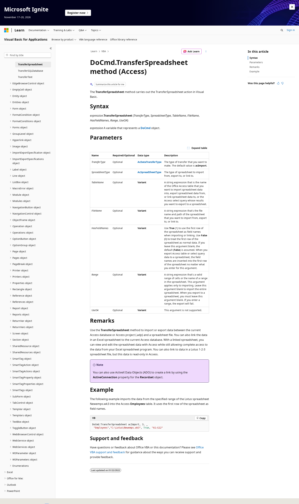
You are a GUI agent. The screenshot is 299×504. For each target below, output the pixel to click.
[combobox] (27, 55)
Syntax (254, 57)
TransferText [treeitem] (25, 77)
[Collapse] (51, 48)
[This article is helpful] (278, 83)
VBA (103, 51)
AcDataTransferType (149, 162)
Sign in (291, 30)
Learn (94, 51)
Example (254, 71)
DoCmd (146, 128)
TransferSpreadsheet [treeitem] (30, 64)
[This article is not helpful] (282, 83)
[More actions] (206, 51)
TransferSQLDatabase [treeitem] (30, 70)
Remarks (255, 67)
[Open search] (281, 30)
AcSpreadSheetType (149, 172)
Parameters (256, 62)
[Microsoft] (6, 30)
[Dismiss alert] (292, 7)
